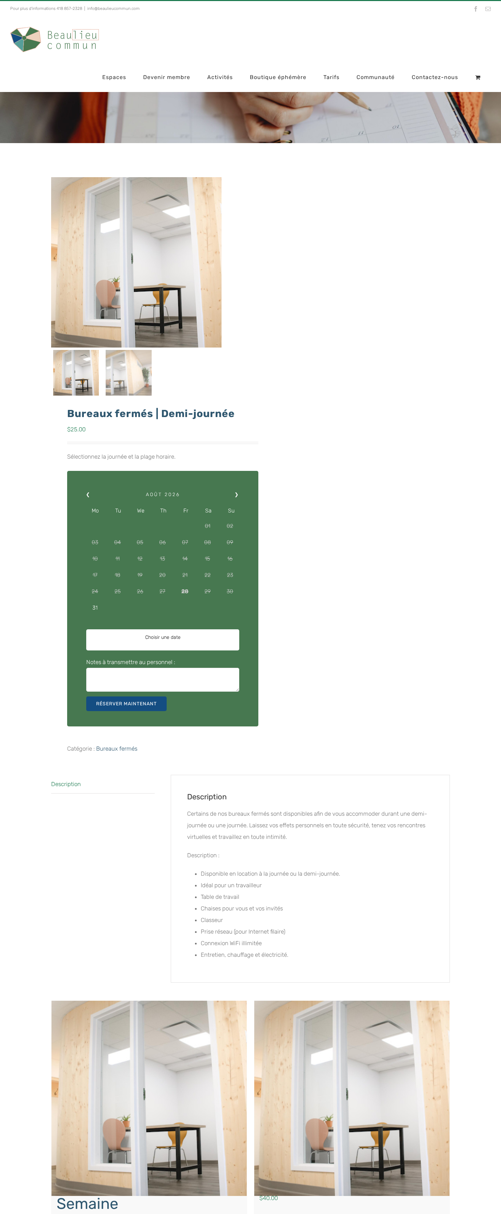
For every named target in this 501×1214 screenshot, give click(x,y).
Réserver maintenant (126, 704)
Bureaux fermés (116, 748)
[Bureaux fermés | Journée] (352, 1098)
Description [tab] (66, 784)
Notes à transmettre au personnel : (130, 662)
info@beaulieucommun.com (113, 8)
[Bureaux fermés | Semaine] (149, 1098)
